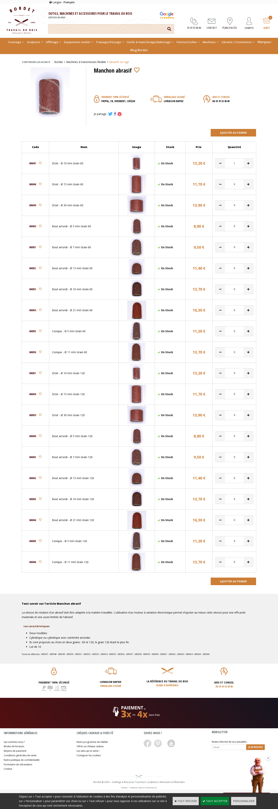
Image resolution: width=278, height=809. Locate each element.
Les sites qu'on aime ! (88, 750)
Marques (264, 42)
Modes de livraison (14, 746)
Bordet (58, 62)
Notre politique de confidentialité (22, 760)
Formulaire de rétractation (18, 764)
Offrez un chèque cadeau (90, 746)
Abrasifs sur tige (119, 62)
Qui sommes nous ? (14, 742)
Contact (8, 768)
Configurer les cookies (89, 755)
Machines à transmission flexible (86, 62)
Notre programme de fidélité (92, 742)
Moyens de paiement (15, 750)
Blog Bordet (139, 50)
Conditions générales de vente (20, 755)
